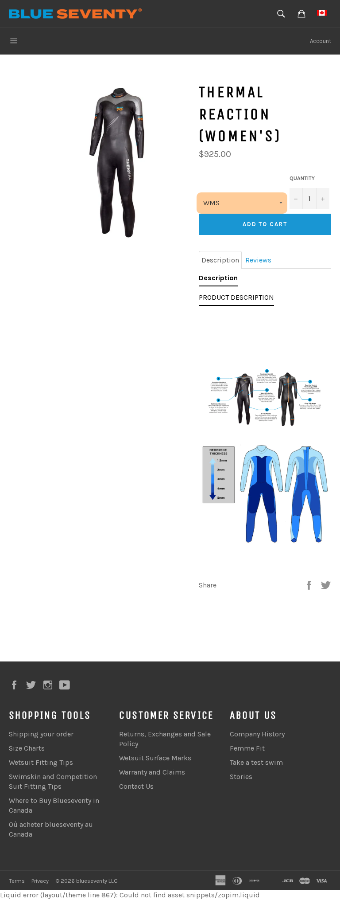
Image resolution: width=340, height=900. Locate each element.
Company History (257, 734)
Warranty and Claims (152, 772)
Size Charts (27, 748)
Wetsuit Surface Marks (155, 758)
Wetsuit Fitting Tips (41, 762)
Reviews (258, 260)
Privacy (40, 880)
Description (220, 260)
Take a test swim (256, 762)
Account (320, 41)
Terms (17, 880)
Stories (241, 776)
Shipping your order (41, 734)
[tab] (218, 279)
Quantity (302, 178)
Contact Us (136, 786)
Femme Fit (247, 748)
